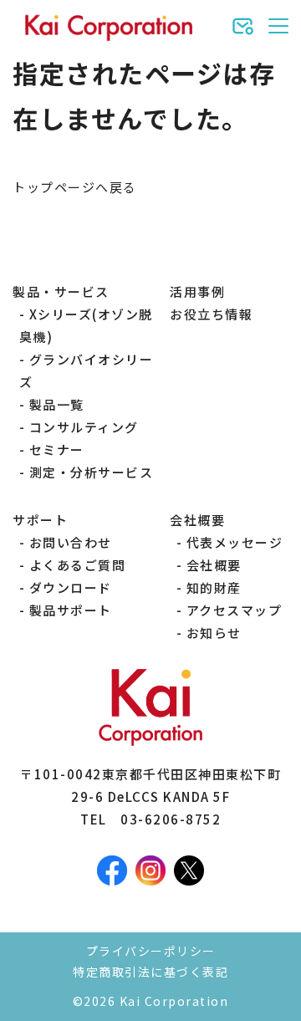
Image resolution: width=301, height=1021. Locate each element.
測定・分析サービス (91, 472)
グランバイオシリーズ (86, 370)
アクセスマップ (234, 610)
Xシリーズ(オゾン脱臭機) (86, 325)
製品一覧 (56, 404)
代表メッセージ (234, 542)
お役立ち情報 (211, 314)
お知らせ (214, 632)
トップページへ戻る (75, 187)
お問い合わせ (70, 542)
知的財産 (214, 587)
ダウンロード (70, 587)
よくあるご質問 (77, 565)
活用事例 (197, 291)
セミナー (56, 449)
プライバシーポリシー (151, 950)
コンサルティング (84, 427)
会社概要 (214, 565)
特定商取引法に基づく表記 (150, 971)
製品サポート (70, 610)
